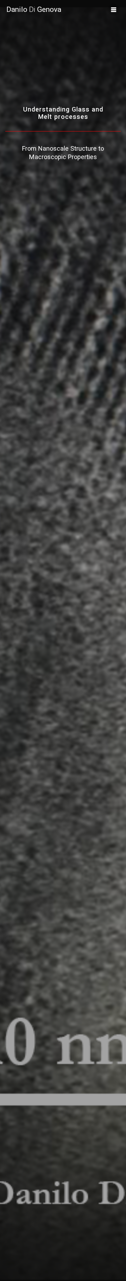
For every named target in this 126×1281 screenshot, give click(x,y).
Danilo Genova (33, 9)
